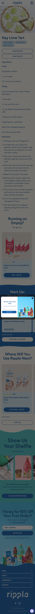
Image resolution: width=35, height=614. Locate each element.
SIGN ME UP (9, 312)
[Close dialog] (32, 298)
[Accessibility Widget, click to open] (32, 611)
